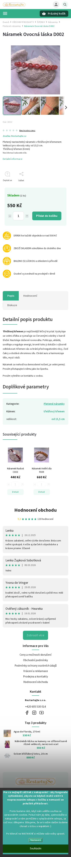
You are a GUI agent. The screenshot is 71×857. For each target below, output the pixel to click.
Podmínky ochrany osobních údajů (36, 666)
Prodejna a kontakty (35, 677)
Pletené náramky (54, 404)
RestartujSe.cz (27, 712)
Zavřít (57, 186)
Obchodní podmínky (35, 660)
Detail (15, 492)
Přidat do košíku (46, 215)
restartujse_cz (34, 712)
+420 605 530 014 (35, 707)
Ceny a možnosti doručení (35, 655)
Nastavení (35, 840)
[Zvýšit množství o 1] (27, 216)
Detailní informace (12, 159)
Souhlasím (35, 848)
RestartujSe (41, 712)
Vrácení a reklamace (35, 671)
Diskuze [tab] (12, 305)
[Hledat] (65, 4)
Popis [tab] (10, 296)
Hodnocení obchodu (35, 510)
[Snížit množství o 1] (9, 216)
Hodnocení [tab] (30, 296)
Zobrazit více (35, 635)
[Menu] (5, 13)
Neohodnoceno (27, 130)
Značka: (14, 136)
